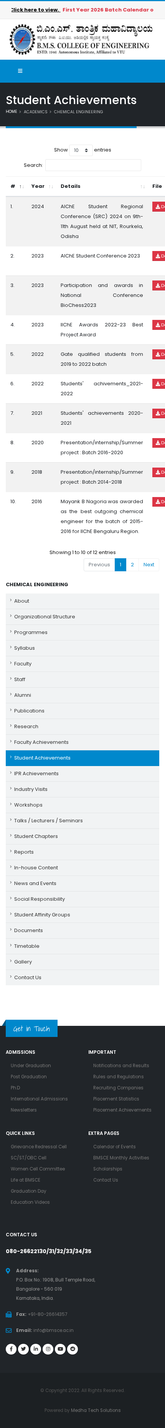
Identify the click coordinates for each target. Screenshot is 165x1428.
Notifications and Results (121, 1066)
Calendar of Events (114, 1147)
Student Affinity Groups (42, 914)
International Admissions (39, 1099)
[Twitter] (23, 1349)
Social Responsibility (39, 899)
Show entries (82, 149)
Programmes (31, 632)
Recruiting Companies (118, 1088)
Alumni (22, 695)
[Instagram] (48, 1349)
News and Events (35, 883)
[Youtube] (60, 1349)
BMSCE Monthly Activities (121, 1158)
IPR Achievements (36, 773)
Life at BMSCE (25, 1180)
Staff (19, 679)
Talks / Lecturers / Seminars (48, 820)
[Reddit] (72, 1349)
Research (26, 726)
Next (149, 564)
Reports (24, 852)
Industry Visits (31, 789)
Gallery (23, 961)
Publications (29, 710)
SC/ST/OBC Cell (28, 1158)
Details (71, 186)
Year (38, 186)
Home (11, 111)
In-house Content (36, 867)
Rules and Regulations (118, 1077)
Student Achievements (42, 757)
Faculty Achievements (41, 742)
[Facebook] (11, 1349)
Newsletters (24, 1110)
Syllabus (24, 648)
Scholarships (107, 1169)
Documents (28, 930)
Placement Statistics (116, 1099)
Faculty (22, 663)
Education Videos (30, 1202)
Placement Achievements (122, 1110)
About (21, 601)
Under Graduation (31, 1066)
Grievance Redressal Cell (39, 1147)
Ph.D (15, 1088)
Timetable (27, 946)
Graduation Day (28, 1191)
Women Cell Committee (38, 1169)
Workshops (28, 805)
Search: (33, 164)
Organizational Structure (44, 616)
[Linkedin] (35, 1349)
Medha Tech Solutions (96, 1410)
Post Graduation (29, 1077)
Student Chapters (36, 836)
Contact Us (27, 977)
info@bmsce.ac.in (53, 1330)
